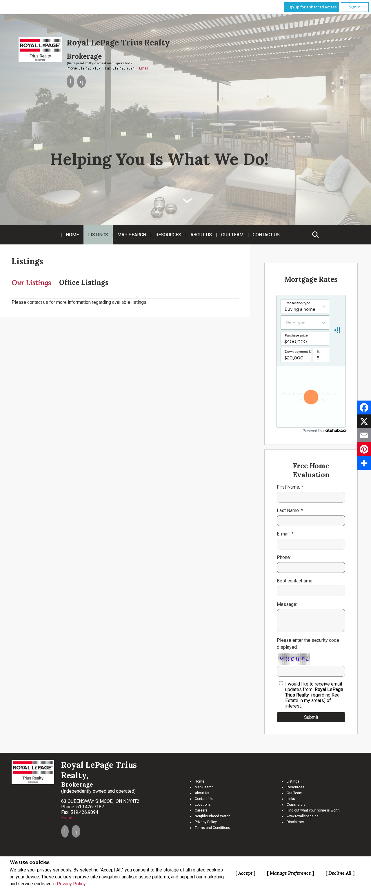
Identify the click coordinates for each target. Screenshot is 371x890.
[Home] (40, 49)
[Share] (364, 463)
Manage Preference (290, 873)
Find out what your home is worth (313, 810)
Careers (201, 810)
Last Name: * (290, 510)
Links (291, 799)
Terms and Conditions (212, 828)
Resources (168, 234)
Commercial (296, 805)
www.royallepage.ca (303, 816)
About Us (201, 234)
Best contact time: (295, 581)
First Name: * (290, 487)
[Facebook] (364, 407)
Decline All (340, 873)
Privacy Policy (71, 884)
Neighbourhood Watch (212, 816)
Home (72, 234)
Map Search (131, 234)
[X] (364, 421)
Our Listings (31, 282)
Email (143, 68)
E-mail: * (285, 534)
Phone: (284, 557)
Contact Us (266, 234)
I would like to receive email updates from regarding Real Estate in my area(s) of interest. (314, 695)
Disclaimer (295, 822)
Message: (287, 604)
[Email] (364, 435)
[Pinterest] (364, 449)
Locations (203, 805)
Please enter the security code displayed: (308, 643)
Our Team (232, 234)
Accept (245, 873)
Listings (98, 234)
